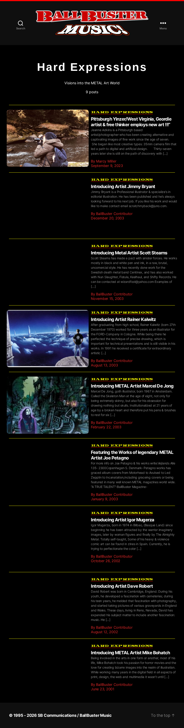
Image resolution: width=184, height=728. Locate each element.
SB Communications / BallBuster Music (75, 708)
